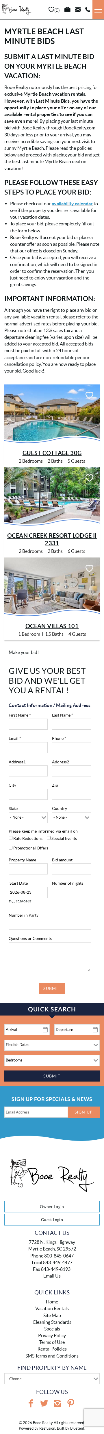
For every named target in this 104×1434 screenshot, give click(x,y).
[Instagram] (57, 1403)
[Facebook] (30, 1403)
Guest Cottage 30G (52, 453)
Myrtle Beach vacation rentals (54, 94)
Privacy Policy (52, 1335)
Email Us (52, 1275)
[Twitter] (44, 1403)
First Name (20, 715)
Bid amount (62, 860)
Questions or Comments (30, 938)
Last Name (62, 715)
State (13, 808)
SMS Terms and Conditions (52, 1355)
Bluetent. (77, 1428)
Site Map (52, 1315)
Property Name (22, 860)
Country (59, 808)
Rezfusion (47, 1428)
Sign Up (84, 1112)
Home (52, 1301)
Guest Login (52, 1219)
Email (15, 738)
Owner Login (52, 1206)
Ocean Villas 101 (52, 626)
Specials (52, 1328)
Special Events (64, 838)
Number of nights (67, 883)
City (12, 785)
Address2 (60, 762)
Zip (55, 785)
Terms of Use (52, 1342)
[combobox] (52, 1378)
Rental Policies (52, 1348)
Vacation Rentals (52, 1308)
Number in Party (23, 915)
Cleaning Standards (52, 1322)
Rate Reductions (27, 838)
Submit (51, 988)
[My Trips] (67, 9)
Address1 (17, 762)
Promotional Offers (30, 848)
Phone (59, 738)
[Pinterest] (70, 1403)
